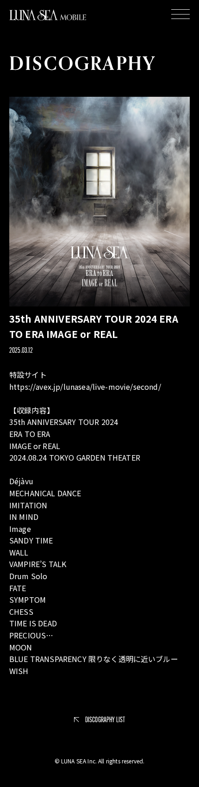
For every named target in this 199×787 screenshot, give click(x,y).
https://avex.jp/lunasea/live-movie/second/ (85, 386)
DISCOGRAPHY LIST (105, 719)
